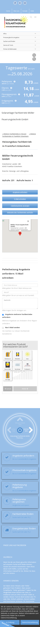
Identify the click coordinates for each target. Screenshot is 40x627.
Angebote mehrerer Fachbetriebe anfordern (17, 315)
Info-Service (10, 573)
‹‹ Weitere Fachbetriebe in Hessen (14, 134)
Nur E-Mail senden (12, 327)
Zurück (8, 389)
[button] (20, 234)
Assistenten (21, 567)
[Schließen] (28, 221)
